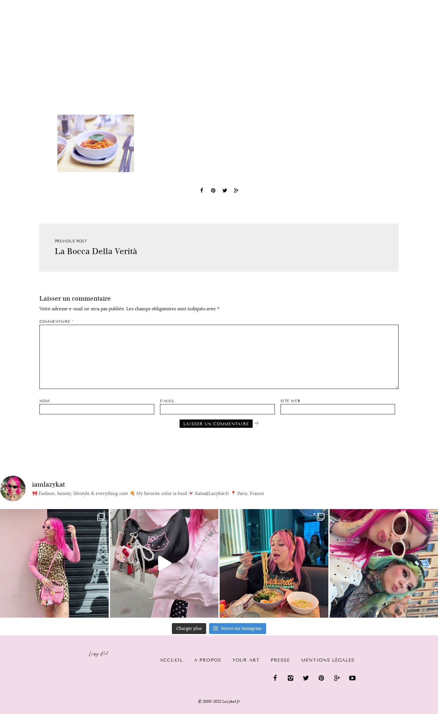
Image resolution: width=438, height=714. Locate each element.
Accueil (171, 660)
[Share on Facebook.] (202, 191)
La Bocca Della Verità (96, 251)
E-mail (167, 401)
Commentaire (56, 322)
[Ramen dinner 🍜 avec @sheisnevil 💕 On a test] (274, 563)
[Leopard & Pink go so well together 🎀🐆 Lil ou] (54, 563)
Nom (44, 401)
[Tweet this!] (225, 191)
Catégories (29, 10)
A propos (207, 660)
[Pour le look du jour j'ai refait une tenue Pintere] (164, 563)
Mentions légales (328, 660)
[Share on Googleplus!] (236, 191)
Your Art (245, 660)
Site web (290, 401)
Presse (396, 3)
